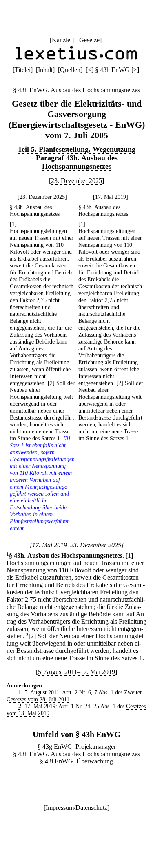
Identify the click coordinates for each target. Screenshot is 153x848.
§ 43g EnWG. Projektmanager (77, 746)
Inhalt (45, 69)
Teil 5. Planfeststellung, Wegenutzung (76, 149)
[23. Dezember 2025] (76, 180)
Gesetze (89, 40)
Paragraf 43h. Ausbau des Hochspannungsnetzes (77, 162)
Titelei (23, 69)
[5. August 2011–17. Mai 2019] (76, 671)
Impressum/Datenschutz (76, 807)
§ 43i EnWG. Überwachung (76, 761)
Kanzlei (62, 40)
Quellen (70, 69)
